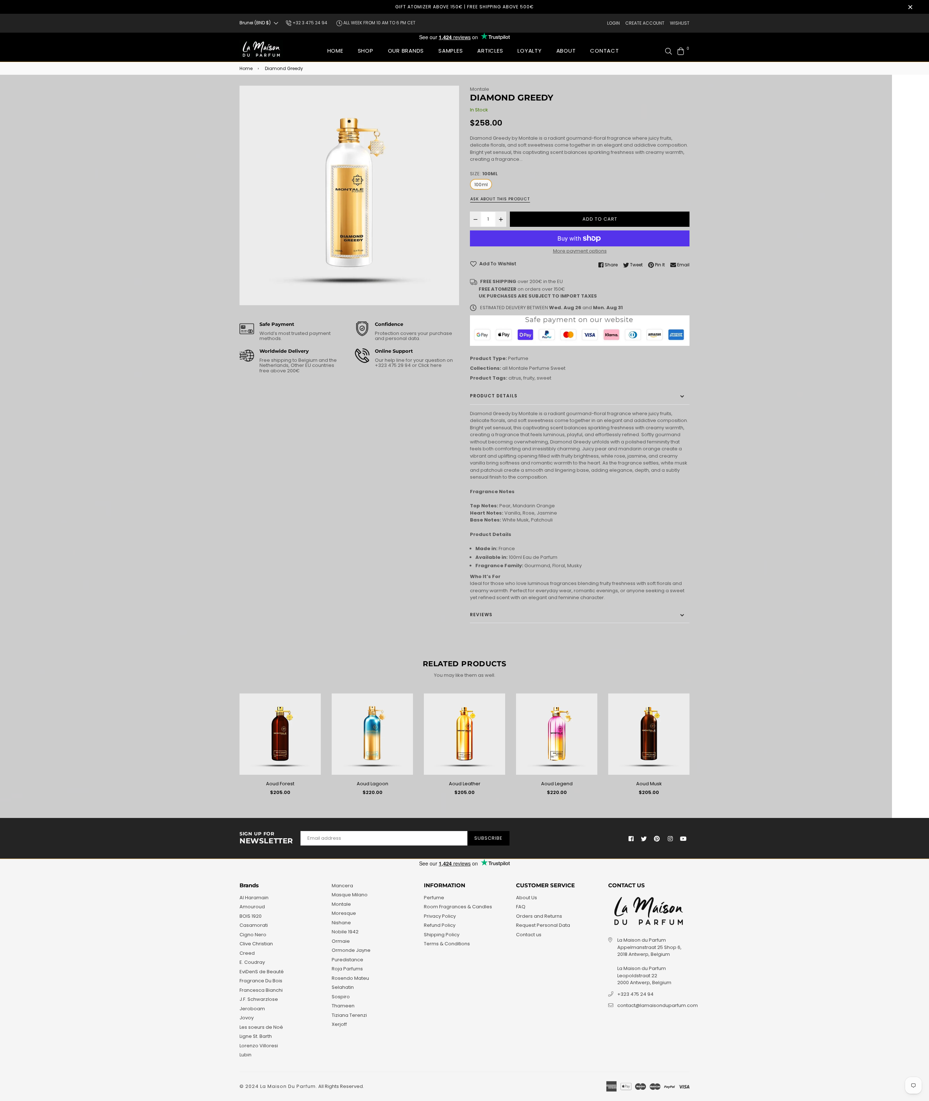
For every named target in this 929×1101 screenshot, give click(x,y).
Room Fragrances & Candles (458, 906)
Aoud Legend (557, 783)
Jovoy (247, 1017)
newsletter (266, 838)
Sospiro (341, 996)
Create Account (644, 23)
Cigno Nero (253, 934)
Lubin (245, 1054)
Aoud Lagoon (372, 783)
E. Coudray (252, 962)
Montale (479, 89)
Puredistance (347, 959)
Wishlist (679, 23)
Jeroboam (252, 1008)
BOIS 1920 (251, 916)
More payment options (580, 250)
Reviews (481, 614)
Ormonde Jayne (351, 950)
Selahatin (343, 987)
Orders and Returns (539, 916)
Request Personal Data (543, 925)
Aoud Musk (649, 783)
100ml (481, 184)
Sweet (558, 368)
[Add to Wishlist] (312, 710)
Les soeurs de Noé (261, 1027)
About (566, 50)
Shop (365, 50)
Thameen (343, 1005)
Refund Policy (439, 925)
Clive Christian (256, 943)
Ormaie (341, 941)
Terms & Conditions (447, 943)
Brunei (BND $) (255, 23)
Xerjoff (339, 1024)
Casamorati (254, 925)
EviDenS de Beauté (262, 971)
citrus (514, 377)
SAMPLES (450, 50)
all (505, 368)
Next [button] (694, 747)
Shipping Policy (441, 934)
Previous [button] (234, 747)
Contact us (528, 934)
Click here (429, 365)
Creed (247, 953)
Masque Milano (350, 894)
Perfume (518, 358)
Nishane (341, 922)
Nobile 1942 (345, 931)
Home (335, 50)
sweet (544, 377)
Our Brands (406, 50)
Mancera (342, 885)
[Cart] (681, 50)
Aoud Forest (280, 783)
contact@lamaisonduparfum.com (657, 1005)
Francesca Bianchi (261, 990)
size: (484, 173)
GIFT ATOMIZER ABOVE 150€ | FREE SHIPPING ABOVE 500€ (464, 7)
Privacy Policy (440, 916)
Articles (490, 50)
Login (613, 23)
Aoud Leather (464, 783)
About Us (526, 897)
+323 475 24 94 (635, 994)
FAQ (520, 906)
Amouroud (252, 906)
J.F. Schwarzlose (259, 999)
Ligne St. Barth (256, 1036)
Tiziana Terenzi (349, 1015)
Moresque (344, 913)
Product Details (493, 396)
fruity (529, 377)
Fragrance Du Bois (261, 980)
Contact (604, 50)
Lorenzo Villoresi (259, 1045)
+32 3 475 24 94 (309, 23)
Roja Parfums (347, 968)
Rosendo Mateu (350, 978)
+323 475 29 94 (393, 365)
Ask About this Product (500, 199)
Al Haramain (254, 897)
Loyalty (529, 50)
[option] (349, 195)
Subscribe (488, 838)
